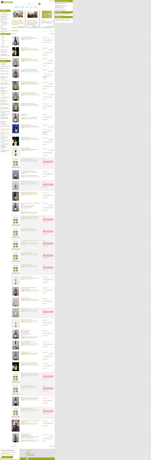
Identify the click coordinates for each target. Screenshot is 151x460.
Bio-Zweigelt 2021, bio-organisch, (30, 397)
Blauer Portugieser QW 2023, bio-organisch (30, 421)
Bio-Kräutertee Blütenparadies (30, 216)
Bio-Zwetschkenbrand (27, 408)
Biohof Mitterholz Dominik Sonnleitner (5, 118)
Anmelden (52, 0)
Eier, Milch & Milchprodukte (5, 22)
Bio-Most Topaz (25, 298)
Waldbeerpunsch (26, 434)
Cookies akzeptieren (7, 457)
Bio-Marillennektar (26, 277)
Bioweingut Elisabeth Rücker (5, 134)
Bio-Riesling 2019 (26, 330)
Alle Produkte (5, 12)
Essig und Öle (4, 24)
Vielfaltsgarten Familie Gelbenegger (5, 151)
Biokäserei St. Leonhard (5, 130)
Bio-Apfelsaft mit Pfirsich (28, 92)
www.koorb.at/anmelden (59, 15)
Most (3, 37)
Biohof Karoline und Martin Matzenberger (5, 104)
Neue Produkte (5, 14)
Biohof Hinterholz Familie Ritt (4, 101)
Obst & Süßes (5, 58)
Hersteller (22, 7)
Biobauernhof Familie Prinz (5, 69)
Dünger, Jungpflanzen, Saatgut (5, 19)
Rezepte (35, 7)
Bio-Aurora (24, 114)
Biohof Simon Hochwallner (4, 122)
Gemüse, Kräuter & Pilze (5, 32)
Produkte (16, 7)
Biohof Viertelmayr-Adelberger (5, 79)
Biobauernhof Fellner (5, 71)
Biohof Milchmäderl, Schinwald (5, 115)
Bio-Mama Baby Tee (26, 264)
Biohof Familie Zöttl (5, 97)
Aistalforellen (4, 63)
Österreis (3, 148)
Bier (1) (51, 33)
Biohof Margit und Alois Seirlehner (5, 112)
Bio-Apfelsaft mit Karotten (28, 82)
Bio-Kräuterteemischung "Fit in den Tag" (30, 241)
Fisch (2, 26)
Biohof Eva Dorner (5, 94)
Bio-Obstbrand (25, 309)
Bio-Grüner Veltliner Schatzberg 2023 (30, 203)
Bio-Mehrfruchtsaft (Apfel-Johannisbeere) (28, 288)
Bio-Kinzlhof (4, 64)
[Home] (6, 2)
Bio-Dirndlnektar (26, 148)
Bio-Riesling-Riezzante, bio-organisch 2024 (28, 342)
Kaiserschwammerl (5, 140)
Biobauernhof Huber (5, 74)
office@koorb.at (67, 19)
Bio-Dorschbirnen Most (27, 171)
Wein (3, 45)
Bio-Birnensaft (25, 137)
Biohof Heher (4, 98)
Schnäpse (4, 40)
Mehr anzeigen (25, 210)
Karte (31, 7)
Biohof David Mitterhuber (4, 91)
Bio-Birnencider (25, 125)
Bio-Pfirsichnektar (26, 320)
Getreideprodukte (5, 47)
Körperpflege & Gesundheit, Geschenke (5, 55)
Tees (3, 43)
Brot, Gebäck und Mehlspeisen (4, 16)
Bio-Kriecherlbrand (26, 252)
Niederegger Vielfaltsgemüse (4, 146)
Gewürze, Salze (4, 49)
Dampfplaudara (4, 136)
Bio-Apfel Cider (25, 48)
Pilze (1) (14, 33)
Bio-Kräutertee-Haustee (28, 228)
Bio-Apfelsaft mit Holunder (28, 69)
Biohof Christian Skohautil (4, 88)
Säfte (3, 38)
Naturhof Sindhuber (5, 144)
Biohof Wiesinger (4, 124)
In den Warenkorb (48, 40)
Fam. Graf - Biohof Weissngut (4, 138)
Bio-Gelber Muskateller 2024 (29, 192)
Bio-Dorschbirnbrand (27, 159)
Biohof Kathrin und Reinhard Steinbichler (5, 109)
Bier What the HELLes (27, 37)
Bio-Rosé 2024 (25, 352)
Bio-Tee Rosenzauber (27, 385)
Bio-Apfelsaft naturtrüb (27, 103)
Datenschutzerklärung (6, 454)
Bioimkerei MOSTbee (5, 127)
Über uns (27, 7)
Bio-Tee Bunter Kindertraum (29, 373)
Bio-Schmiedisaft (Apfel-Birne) (29, 363)
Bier (3, 35)
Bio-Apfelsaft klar (26, 58)
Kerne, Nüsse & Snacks (5, 52)
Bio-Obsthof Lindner (5, 66)
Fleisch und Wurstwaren (5, 29)
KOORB (3, 142)
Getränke (4, 34)
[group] (18, 18)
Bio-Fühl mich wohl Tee (27, 181)
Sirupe (3, 42)
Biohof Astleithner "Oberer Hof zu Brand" (5, 84)
